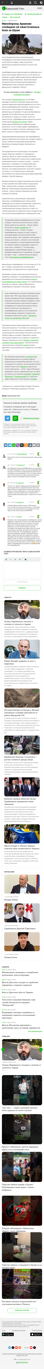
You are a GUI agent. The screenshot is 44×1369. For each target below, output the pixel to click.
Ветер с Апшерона (21, 227)
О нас (3, 1330)
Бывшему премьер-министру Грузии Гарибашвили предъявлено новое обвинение (20, 801)
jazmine (20, 483)
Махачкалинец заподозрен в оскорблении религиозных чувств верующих (20, 973)
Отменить (22, 588)
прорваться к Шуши (19, 122)
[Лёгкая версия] (12, 3)
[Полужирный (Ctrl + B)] (6, 559)
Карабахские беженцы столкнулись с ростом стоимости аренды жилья (20, 758)
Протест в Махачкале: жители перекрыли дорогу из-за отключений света (20, 1148)
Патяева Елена (10, 957)
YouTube (34, 379)
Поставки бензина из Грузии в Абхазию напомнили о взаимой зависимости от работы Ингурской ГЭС (21, 712)
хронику (26, 345)
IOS (35, 357)
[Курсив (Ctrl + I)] (10, 559)
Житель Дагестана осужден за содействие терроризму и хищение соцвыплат (20, 983)
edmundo (20, 465)
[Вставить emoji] (25, 559)
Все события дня (35, 1031)
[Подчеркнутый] (15, 559)
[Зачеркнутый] (19, 559)
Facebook (27, 374)
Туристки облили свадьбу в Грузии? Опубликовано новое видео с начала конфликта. (18, 1187)
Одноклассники (20, 376)
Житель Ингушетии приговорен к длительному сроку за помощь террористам (21, 1026)
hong (19, 517)
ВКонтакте (9, 376)
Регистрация (22, 582)
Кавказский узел (19, 99)
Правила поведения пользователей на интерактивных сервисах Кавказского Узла (22, 1354)
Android (29, 357)
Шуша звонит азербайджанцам (21, 257)
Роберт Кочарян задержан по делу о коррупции (19, 662)
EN (7, 2)
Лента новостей (15, 17)
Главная (4, 17)
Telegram (23, 367)
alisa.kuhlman (22, 454)
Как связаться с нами (18, 1330)
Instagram (35, 374)
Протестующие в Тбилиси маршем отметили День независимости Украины (21, 847)
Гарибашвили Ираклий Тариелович (19, 928)
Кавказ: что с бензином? (13, 14)
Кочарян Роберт (11, 899)
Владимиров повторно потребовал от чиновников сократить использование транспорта (18, 1015)
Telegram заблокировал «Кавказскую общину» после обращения (18, 1229)
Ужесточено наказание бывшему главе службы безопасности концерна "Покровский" (18, 1002)
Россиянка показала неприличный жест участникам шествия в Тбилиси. (19, 1302)
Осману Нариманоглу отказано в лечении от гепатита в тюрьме (18, 622)
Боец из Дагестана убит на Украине (17, 992)
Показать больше (22, 1310)
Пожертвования (37, 1330)
